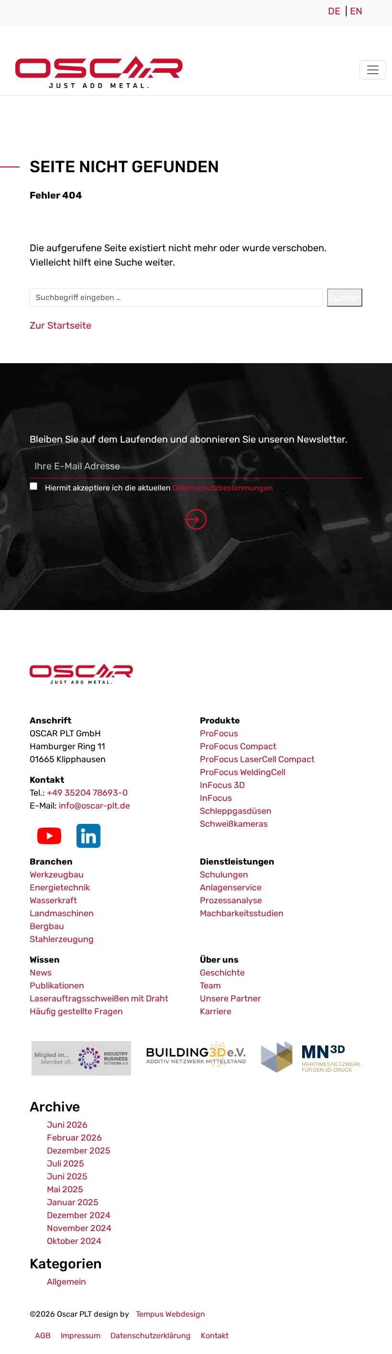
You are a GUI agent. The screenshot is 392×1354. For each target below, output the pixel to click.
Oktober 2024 (74, 1241)
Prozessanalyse (231, 900)
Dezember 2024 (78, 1215)
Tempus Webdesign (170, 1314)
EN (356, 11)
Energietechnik (60, 887)
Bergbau (47, 926)
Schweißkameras (234, 824)
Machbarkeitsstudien (241, 913)
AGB (43, 1335)
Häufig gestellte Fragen (76, 1011)
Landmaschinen (62, 913)
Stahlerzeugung (62, 939)
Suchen (344, 297)
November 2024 (79, 1228)
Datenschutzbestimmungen (223, 487)
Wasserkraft (53, 900)
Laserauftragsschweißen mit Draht (99, 998)
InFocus (216, 798)
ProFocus (219, 733)
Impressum (80, 1335)
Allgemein (66, 1281)
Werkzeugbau (57, 874)
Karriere (215, 1011)
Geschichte (222, 972)
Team (210, 985)
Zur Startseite (60, 325)
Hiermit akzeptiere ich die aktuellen (159, 487)
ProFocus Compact (238, 746)
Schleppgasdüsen (236, 811)
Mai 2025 (65, 1189)
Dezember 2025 (78, 1150)
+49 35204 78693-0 (87, 793)
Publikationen (57, 985)
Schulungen (224, 874)
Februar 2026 (74, 1137)
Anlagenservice (230, 887)
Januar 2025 (72, 1202)
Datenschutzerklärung (150, 1335)
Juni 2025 (67, 1176)
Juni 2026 (67, 1125)
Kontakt (215, 1335)
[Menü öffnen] (372, 69)
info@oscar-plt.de (94, 805)
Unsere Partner (230, 998)
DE (334, 11)
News (41, 972)
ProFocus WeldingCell (242, 772)
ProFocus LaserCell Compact (257, 759)
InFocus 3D (222, 785)
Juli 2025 (65, 1163)
